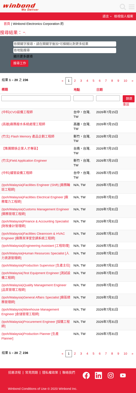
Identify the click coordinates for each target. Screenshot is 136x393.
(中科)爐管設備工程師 (17, 173)
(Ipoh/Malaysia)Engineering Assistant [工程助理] (35, 245)
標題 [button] (5, 89)
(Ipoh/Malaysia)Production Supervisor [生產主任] (36, 265)
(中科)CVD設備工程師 (17, 112)
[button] (131, 7)
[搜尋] (122, 7)
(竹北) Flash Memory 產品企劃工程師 (28, 136)
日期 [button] (99, 89)
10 (125, 80)
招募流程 (14, 372)
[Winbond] (19, 7)
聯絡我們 (68, 372)
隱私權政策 (50, 372)
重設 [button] (126, 104)
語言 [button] (106, 16)
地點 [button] (77, 89)
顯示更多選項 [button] (23, 56)
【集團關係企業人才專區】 (21, 148)
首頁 (7, 24)
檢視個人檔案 (123, 16)
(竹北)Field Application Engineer (24, 160)
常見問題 (31, 372)
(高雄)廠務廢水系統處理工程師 (23, 124)
